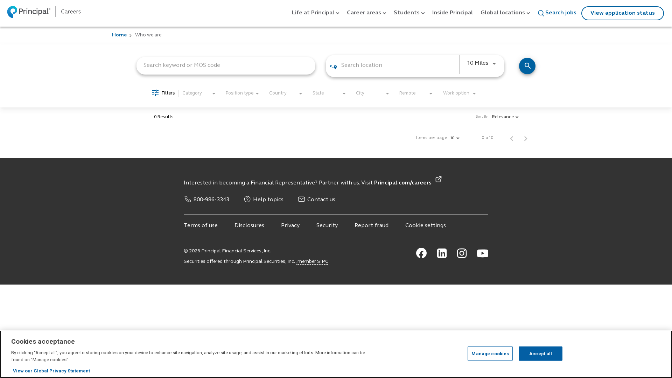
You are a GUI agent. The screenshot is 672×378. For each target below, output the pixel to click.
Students (407, 13)
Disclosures (249, 226)
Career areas (364, 13)
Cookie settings (425, 226)
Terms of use (201, 226)
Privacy (290, 226)
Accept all (540, 353)
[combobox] (226, 65)
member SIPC (312, 261)
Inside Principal (452, 13)
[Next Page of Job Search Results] (526, 138)
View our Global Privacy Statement (51, 370)
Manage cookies (490, 353)
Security (327, 226)
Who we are (148, 35)
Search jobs (560, 13)
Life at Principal (313, 13)
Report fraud (371, 226)
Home (119, 35)
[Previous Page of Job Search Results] (512, 138)
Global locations (503, 13)
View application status (622, 13)
